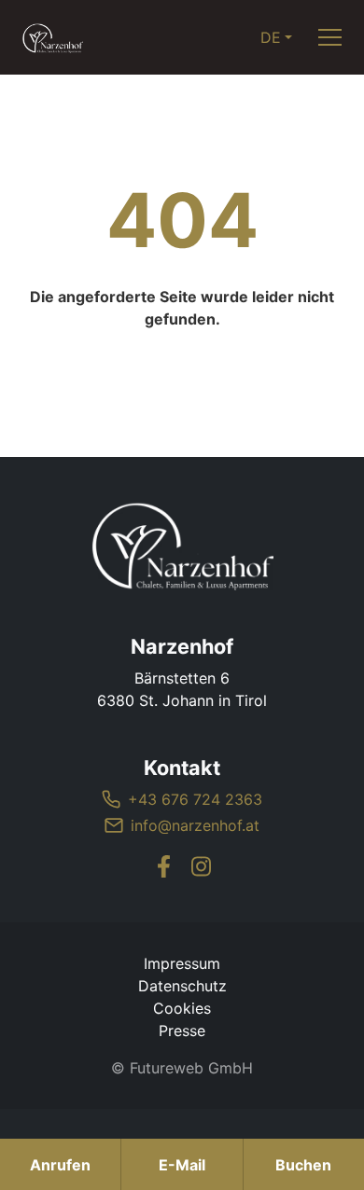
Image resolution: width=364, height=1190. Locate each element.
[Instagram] (200, 866)
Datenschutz (182, 985)
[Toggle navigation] (330, 37)
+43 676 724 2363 (195, 799)
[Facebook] (163, 866)
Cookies (182, 1008)
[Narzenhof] (182, 546)
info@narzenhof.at (195, 825)
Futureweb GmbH (191, 1068)
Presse (182, 1030)
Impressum (182, 963)
